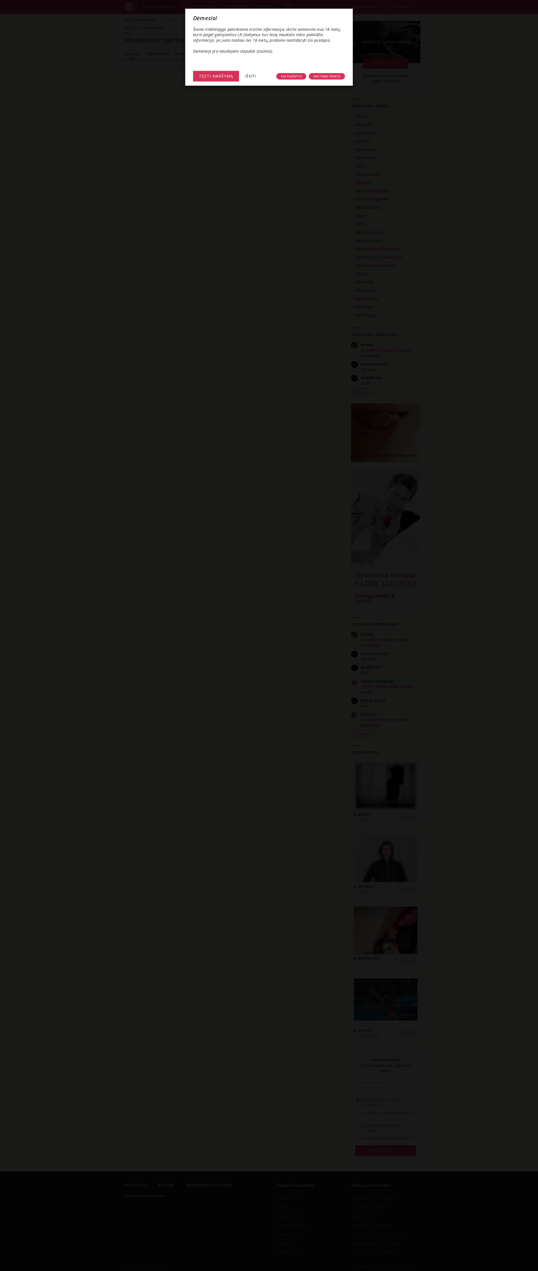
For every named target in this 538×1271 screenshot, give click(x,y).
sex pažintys (291, 76)
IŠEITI (250, 76)
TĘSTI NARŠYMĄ (216, 76)
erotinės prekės (326, 76)
